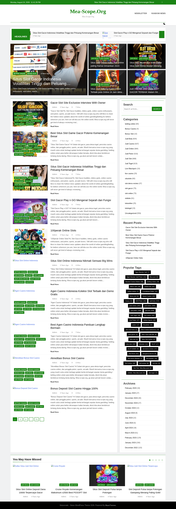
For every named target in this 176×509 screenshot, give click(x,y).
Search (157, 109)
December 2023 (131, 398)
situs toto (130, 344)
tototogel (128, 208)
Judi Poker (40, 306)
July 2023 (129, 418)
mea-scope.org (88, 11)
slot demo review (22, 121)
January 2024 (130, 393)
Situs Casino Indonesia (150, 330)
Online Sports (149, 320)
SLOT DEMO (133, 349)
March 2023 (129, 433)
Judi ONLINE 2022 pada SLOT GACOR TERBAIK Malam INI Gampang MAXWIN (144, 92)
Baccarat (154, 277)
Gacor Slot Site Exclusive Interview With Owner (78, 102)
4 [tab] (159, 460)
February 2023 (130, 438)
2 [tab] (152, 460)
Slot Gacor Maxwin (135, 358)
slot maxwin (151, 358)
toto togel (153, 373)
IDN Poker (141, 301)
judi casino (135, 306)
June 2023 (129, 423)
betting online (20, 114)
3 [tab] (156, 460)
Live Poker (134, 320)
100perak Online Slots (63, 230)
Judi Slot (28, 117)
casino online (133, 291)
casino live (149, 286)
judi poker (136, 310)
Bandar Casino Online (134, 282)
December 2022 (131, 448)
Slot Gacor (134, 354)
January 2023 (130, 443)
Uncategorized (130, 213)
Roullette (147, 325)
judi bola (154, 301)
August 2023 (130, 413)
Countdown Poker (149, 291)
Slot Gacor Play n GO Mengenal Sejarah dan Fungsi (133, 2)
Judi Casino (104, 58)
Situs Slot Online (148, 339)
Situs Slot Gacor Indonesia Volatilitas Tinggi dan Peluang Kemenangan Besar (42, 33)
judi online (150, 306)
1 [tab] (149, 460)
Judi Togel (27, 309)
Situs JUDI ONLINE (149, 334)
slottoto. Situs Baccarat (136, 373)
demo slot (134, 296)
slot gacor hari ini (149, 354)
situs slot (134, 339)
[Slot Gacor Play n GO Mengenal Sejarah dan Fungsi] (83, 36)
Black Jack (135, 286)
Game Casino (149, 296)
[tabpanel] (31, 481)
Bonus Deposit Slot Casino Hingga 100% (74, 388)
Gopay (128, 301)
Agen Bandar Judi (142, 272)
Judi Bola (94, 58)
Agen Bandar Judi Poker (136, 277)
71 (36, 419)
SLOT (155, 344)
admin (54, 107)
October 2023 (130, 408)
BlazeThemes (110, 505)
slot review (144, 363)
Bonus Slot (18, 76)
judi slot (149, 310)
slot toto (156, 363)
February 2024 (130, 388)
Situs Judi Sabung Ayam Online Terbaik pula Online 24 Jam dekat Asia (107, 92)
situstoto (37, 148)
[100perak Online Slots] (142, 36)
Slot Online (130, 363)
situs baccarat (131, 330)
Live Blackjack (38, 309)
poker (135, 325)
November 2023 (131, 403)
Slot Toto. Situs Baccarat (142, 368)
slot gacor (35, 121)
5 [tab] (162, 460)
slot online (19, 124)
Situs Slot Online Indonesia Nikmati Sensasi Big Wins (82, 260)
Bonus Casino (20, 302)
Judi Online (29, 76)
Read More (55, 126)
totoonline (128, 203)
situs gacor (133, 334)
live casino (38, 275)
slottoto (29, 124)
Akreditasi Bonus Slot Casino (67, 358)
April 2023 (129, 428)
